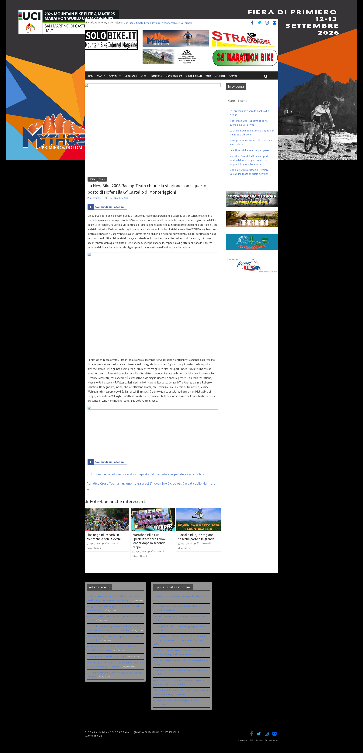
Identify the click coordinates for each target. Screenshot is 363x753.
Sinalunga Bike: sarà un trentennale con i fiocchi (104, 537)
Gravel (233, 75)
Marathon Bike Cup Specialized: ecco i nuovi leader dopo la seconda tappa (149, 541)
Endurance (131, 75)
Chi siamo (242, 739)
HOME (90, 75)
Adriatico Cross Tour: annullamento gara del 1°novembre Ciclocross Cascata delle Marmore (151, 486)
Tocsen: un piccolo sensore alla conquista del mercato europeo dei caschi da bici (145, 474)
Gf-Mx (144, 75)
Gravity (113, 75)
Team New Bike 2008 (118, 197)
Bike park (220, 75)
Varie (208, 75)
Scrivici (259, 739)
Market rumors (174, 75)
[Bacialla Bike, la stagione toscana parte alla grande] (198, 510)
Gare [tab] (231, 100)
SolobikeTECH (194, 75)
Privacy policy (271, 739)
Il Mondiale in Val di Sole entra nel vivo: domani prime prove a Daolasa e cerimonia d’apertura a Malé (179, 640)
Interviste (156, 75)
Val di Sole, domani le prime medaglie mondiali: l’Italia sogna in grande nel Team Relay (172, 22)
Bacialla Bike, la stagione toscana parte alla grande (196, 537)
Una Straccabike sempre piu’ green (250, 150)
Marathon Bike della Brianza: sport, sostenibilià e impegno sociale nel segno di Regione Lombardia (249, 160)
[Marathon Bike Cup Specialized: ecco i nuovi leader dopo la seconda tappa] (153, 510)
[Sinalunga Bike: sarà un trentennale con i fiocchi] (107, 510)
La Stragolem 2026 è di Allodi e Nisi (106, 656)
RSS (251, 739)
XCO (99, 75)
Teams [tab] (242, 100)
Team (102, 179)
